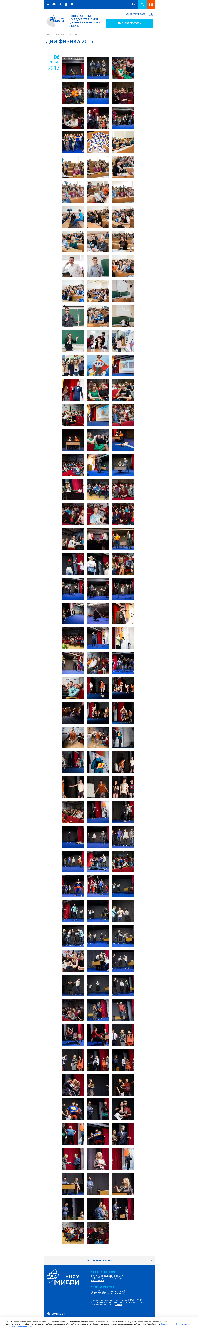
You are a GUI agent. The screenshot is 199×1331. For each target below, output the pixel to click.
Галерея (73, 34)
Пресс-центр (61, 34)
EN (133, 4)
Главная (50, 34)
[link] (99, 1260)
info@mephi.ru (99, 1280)
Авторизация (58, 1314)
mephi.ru (118, 1305)
